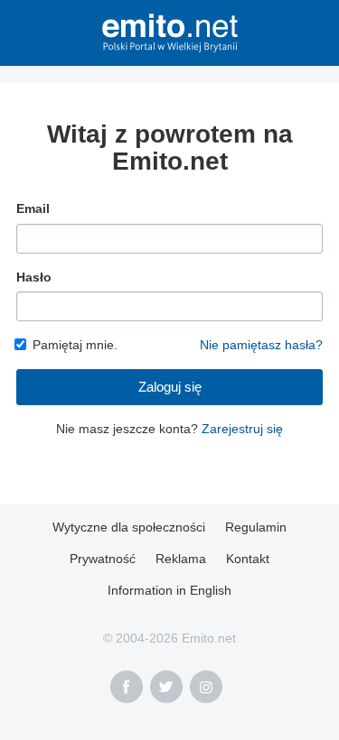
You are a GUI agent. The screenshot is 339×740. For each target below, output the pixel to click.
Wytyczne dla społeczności (128, 527)
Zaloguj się (170, 386)
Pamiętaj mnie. (75, 345)
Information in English (169, 590)
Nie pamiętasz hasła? (261, 345)
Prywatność (103, 558)
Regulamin (256, 527)
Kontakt (247, 558)
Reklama (180, 558)
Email (33, 208)
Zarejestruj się (242, 428)
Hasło (34, 277)
